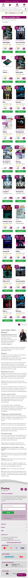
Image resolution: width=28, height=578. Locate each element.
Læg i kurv (7, 52)
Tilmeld (8, 512)
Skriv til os (10, 538)
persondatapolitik (8, 518)
